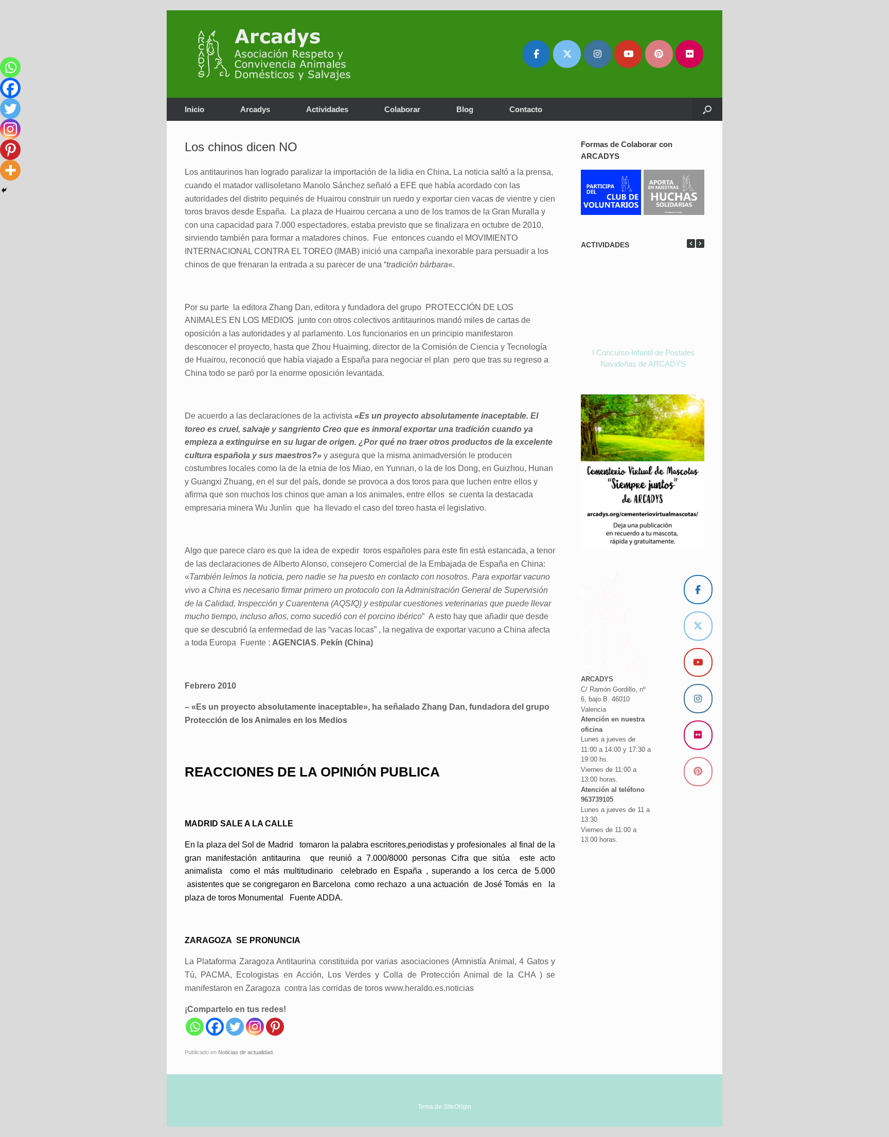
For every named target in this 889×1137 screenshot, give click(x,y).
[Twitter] (235, 1027)
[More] (10, 170)
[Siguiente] (700, 243)
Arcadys (255, 109)
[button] (707, 109)
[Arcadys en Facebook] (536, 54)
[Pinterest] (275, 1027)
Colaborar (402, 109)
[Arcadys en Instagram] (598, 54)
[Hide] (4, 190)
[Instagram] (255, 1027)
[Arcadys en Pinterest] (659, 54)
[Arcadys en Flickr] (689, 54)
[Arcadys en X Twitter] (567, 54)
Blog (464, 109)
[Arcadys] (279, 54)
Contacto (525, 109)
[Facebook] (215, 1027)
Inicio (194, 109)
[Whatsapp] (195, 1027)
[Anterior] (691, 243)
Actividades (327, 109)
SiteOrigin (457, 1107)
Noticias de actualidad (245, 1052)
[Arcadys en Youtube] (628, 54)
